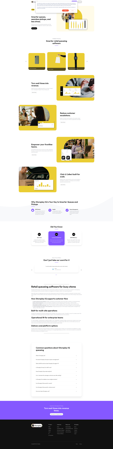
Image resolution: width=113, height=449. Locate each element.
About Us (75, 428)
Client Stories (68, 430)
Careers (75, 430)
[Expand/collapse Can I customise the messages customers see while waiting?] (76, 375)
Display (49, 428)
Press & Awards (68, 431)
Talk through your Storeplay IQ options (56, 414)
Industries (59, 424)
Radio (49, 426)
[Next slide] (81, 270)
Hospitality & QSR (60, 428)
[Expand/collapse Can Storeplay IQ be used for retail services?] (76, 387)
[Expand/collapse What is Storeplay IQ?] (76, 356)
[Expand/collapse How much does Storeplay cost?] (76, 391)
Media (49, 430)
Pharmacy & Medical (60, 430)
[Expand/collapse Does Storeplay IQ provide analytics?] (76, 371)
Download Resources (69, 428)
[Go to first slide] (87, 61)
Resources (68, 424)
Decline (72, 10)
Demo (75, 426)
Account (79, 1)
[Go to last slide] (31, 270)
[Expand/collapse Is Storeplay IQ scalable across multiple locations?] (76, 379)
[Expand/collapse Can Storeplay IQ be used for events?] (76, 383)
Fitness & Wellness (60, 433)
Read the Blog (68, 426)
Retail (58, 426)
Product (50, 424)
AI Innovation (50, 435)
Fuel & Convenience (60, 431)
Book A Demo (34, 28)
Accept (65, 10)
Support (75, 431)
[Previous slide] (26, 61)
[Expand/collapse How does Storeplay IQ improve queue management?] (76, 360)
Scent (49, 431)
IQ (48, 433)
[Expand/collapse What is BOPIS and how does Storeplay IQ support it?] (76, 364)
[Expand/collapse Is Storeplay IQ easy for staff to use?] (76, 367)
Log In (75, 433)
